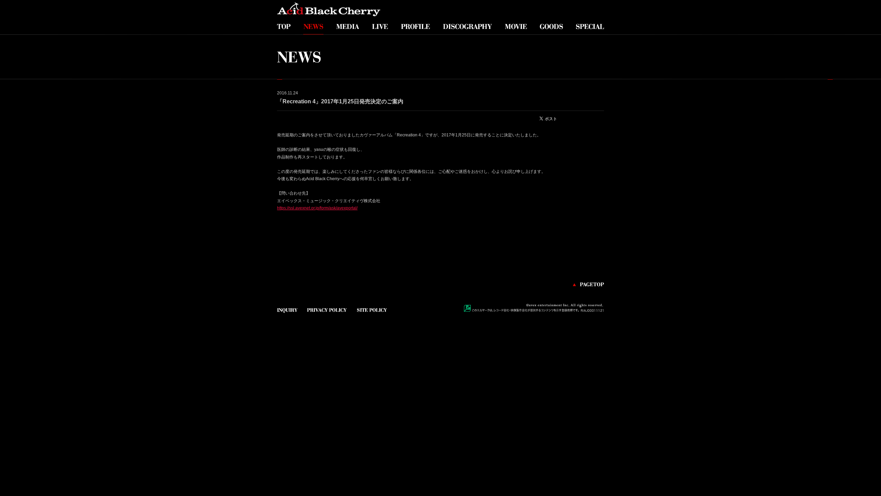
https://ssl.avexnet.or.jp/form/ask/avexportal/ (317, 208)
